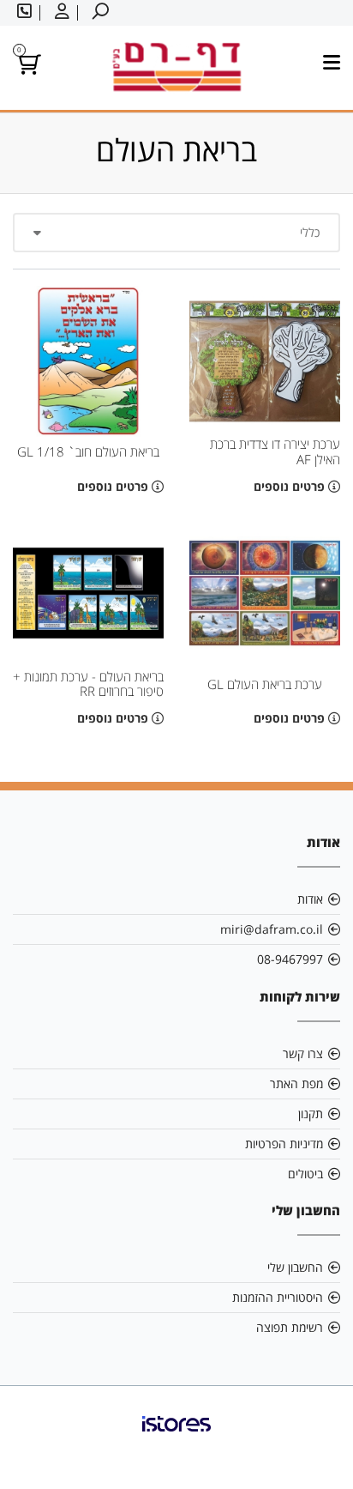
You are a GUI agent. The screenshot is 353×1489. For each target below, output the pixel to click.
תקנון (310, 1113)
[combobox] (176, 232)
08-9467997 (290, 959)
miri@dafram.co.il (271, 929)
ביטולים (305, 1173)
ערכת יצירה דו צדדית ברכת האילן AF (275, 451)
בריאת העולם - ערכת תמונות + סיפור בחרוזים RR (88, 684)
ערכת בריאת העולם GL (264, 684)
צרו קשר (303, 1053)
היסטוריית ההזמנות (277, 1297)
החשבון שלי (295, 1267)
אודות (310, 899)
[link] (176, 1437)
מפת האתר (296, 1083)
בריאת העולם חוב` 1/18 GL (88, 452)
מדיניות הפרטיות (284, 1143)
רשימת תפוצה (289, 1327)
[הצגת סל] (27, 67)
